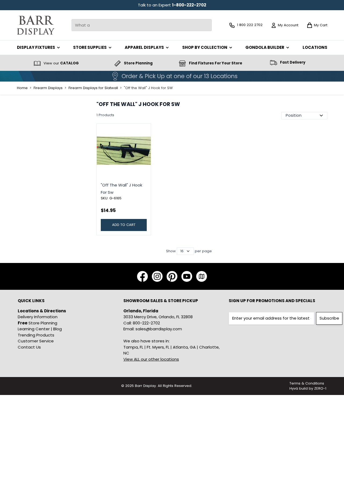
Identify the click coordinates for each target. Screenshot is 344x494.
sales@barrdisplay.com (158, 329)
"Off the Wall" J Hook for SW (148, 88)
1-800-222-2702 (189, 5)
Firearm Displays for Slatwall (93, 88)
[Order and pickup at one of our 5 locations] (172, 76)
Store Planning (37, 323)
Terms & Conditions (306, 383)
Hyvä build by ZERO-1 (307, 388)
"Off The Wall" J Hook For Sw (121, 188)
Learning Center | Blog (40, 329)
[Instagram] (157, 276)
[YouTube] (186, 276)
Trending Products (36, 335)
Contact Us (29, 347)
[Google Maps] (201, 276)
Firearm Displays (48, 88)
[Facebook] (142, 276)
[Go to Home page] (36, 25)
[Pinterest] (172, 276)
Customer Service (36, 341)
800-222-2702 (146, 323)
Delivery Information (38, 317)
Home (22, 88)
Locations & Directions (42, 311)
